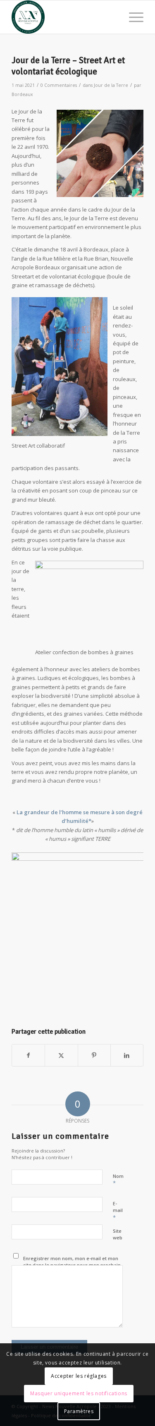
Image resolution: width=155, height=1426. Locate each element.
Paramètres (79, 1411)
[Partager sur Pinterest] (94, 1055)
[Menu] (132, 17)
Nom (118, 1180)
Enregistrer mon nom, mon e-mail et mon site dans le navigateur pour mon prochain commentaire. (72, 1265)
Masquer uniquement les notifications (78, 1393)
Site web (117, 1234)
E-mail (118, 1210)
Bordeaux (22, 94)
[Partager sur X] (61, 1055)
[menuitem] (132, 17)
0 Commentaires (59, 85)
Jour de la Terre (111, 85)
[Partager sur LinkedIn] (127, 1055)
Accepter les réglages (79, 1375)
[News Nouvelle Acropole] (64, 17)
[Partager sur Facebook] (28, 1055)
